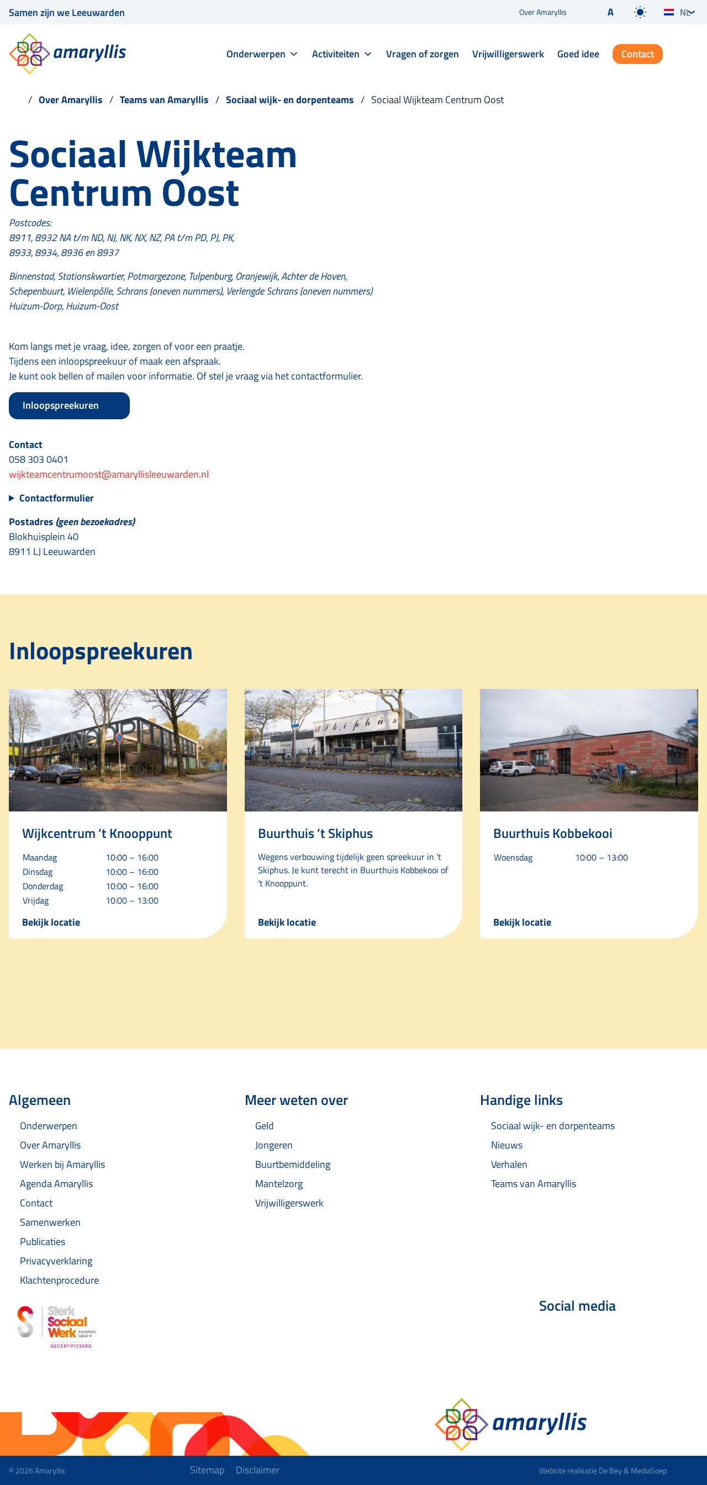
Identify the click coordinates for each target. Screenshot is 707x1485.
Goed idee (578, 53)
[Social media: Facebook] (552, 1335)
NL (685, 12)
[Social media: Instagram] (614, 1335)
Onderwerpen (256, 53)
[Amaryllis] (67, 53)
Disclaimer (257, 1469)
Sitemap (207, 1469)
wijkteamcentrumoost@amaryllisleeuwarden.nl (109, 474)
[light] (640, 12)
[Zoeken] (689, 54)
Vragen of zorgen (422, 53)
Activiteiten (336, 53)
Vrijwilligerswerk (508, 53)
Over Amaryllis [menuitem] (543, 12)
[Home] (15, 99)
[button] (601, 12)
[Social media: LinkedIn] (583, 1335)
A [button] (611, 11)
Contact (637, 53)
